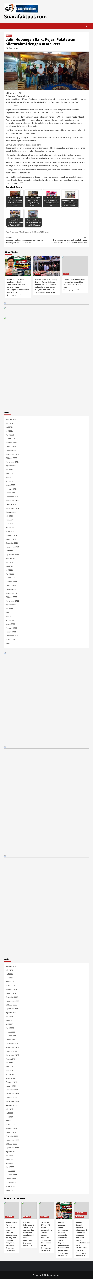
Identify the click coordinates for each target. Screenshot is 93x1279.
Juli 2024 (9, 516)
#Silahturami (44, 232)
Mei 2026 (9, 431)
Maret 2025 (10, 485)
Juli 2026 (9, 423)
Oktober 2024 (11, 504)
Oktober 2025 (11, 458)
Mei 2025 (9, 477)
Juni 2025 (9, 473)
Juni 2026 (9, 427)
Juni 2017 (9, 643)
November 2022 (12, 593)
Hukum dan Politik (79, 1213)
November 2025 (12, 454)
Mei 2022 (9, 616)
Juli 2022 (9, 608)
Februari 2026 (11, 442)
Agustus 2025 (11, 466)
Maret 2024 (10, 531)
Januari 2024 (11, 539)
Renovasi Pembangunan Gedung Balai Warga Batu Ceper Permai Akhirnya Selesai (24, 240)
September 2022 (12, 601)
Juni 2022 (9, 612)
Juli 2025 (9, 469)
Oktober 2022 (11, 597)
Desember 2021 (12, 636)
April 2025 (10, 481)
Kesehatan (26, 1216)
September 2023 (12, 554)
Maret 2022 (10, 624)
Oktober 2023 (11, 551)
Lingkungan (9, 1216)
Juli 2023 (9, 562)
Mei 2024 (9, 524)
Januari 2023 (11, 585)
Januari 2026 (11, 446)
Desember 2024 (12, 496)
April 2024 (10, 527)
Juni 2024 (9, 520)
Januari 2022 (11, 632)
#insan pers (14, 232)
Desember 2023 (12, 543)
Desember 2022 (12, 589)
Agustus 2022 (11, 605)
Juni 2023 (9, 566)
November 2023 (12, 547)
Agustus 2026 (11, 419)
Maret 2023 (10, 578)
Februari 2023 (11, 581)
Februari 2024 (11, 535)
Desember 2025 (12, 450)
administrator (22, 295)
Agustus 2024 (11, 512)
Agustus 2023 (11, 558)
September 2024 (12, 508)
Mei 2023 (9, 570)
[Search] (86, 26)
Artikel (8, 35)
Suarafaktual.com (25, 16)
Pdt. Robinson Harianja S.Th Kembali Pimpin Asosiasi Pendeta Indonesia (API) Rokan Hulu (68, 240)
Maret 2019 (10, 639)
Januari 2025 (11, 493)
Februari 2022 (11, 628)
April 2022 (10, 620)
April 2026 (10, 435)
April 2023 (10, 574)
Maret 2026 (10, 439)
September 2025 (12, 462)
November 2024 (12, 500)
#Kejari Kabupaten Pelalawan (29, 232)
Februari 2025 (11, 489)
